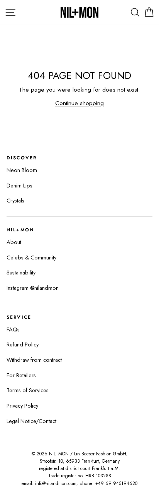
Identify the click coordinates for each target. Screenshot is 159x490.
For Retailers (21, 375)
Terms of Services (28, 390)
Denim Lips (19, 185)
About (14, 242)
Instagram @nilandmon (33, 288)
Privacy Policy (22, 406)
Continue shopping (79, 103)
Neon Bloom (22, 170)
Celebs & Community (31, 257)
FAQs (13, 329)
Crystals (15, 200)
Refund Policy (23, 344)
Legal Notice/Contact (31, 421)
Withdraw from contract (34, 360)
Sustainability (21, 272)
